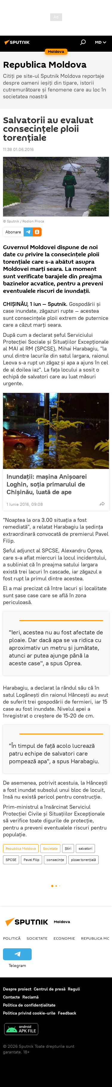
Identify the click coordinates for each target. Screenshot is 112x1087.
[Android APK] (21, 1030)
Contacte (11, 997)
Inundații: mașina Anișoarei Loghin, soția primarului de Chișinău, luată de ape (47, 484)
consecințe (55, 859)
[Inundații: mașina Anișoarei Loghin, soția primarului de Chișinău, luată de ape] (56, 431)
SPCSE (11, 859)
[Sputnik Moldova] (18, 44)
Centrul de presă (49, 989)
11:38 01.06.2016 (18, 149)
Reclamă (30, 997)
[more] (102, 504)
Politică (12, 938)
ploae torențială (83, 859)
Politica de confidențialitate (29, 1005)
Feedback (67, 1013)
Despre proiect (17, 989)
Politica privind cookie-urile (29, 1013)
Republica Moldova (21, 848)
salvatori (85, 848)
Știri (68, 848)
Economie (64, 938)
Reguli (74, 989)
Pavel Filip (31, 859)
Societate (50, 848)
